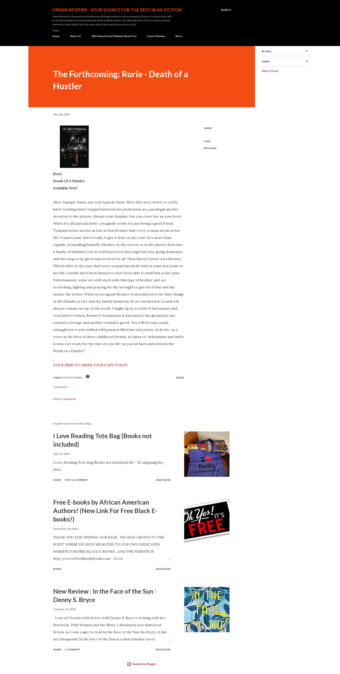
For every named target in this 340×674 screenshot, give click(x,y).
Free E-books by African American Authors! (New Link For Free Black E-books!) (105, 510)
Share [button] (208, 128)
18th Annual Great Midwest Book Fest (114, 36)
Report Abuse (270, 70)
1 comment (72, 649)
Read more (163, 479)
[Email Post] (88, 377)
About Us (75, 36)
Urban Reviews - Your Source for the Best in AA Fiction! (117, 9)
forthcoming (210, 147)
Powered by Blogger (143, 664)
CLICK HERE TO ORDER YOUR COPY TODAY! (90, 365)
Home (56, 36)
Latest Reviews (156, 36)
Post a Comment (64, 399)
